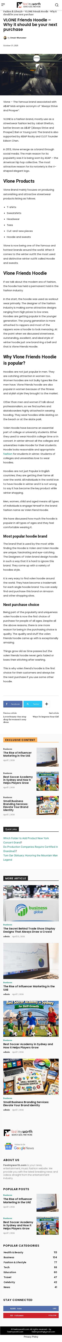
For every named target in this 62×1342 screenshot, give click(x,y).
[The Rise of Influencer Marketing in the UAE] (48, 757)
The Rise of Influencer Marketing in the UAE (17, 754)
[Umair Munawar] (5, 37)
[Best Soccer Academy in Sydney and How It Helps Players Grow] (48, 781)
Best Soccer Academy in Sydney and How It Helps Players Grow (18, 780)
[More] (46, 704)
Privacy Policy (31, 1336)
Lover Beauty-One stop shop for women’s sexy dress (14, 719)
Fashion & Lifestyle (13, 11)
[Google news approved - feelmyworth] (31, 1146)
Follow (52, 1315)
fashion (7, 454)
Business (7, 749)
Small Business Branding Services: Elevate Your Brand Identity (15, 805)
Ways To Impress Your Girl (46, 716)
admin (6, 936)
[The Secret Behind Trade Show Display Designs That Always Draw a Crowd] (31, 903)
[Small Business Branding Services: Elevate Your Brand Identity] (48, 805)
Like (54, 1308)
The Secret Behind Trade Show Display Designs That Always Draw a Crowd (29, 930)
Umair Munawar (18, 37)
